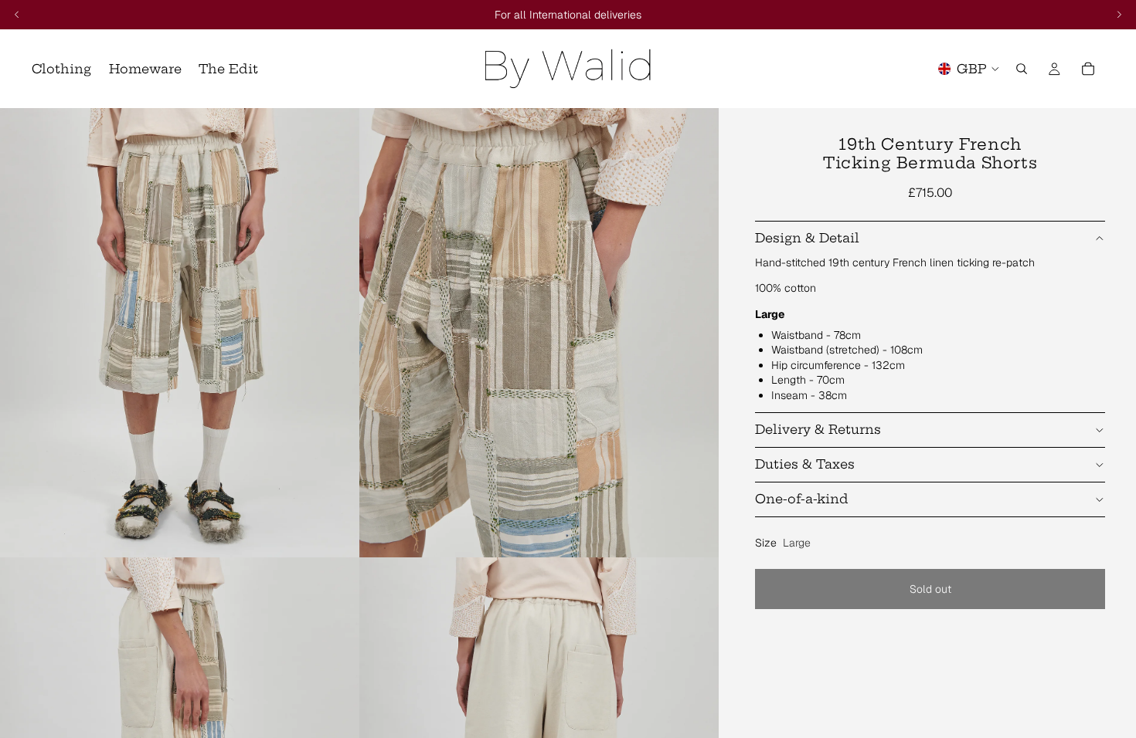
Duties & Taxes (805, 464)
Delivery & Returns (818, 429)
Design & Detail (807, 237)
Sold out (930, 589)
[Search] (1022, 69)
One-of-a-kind (802, 498)
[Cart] (1088, 69)
